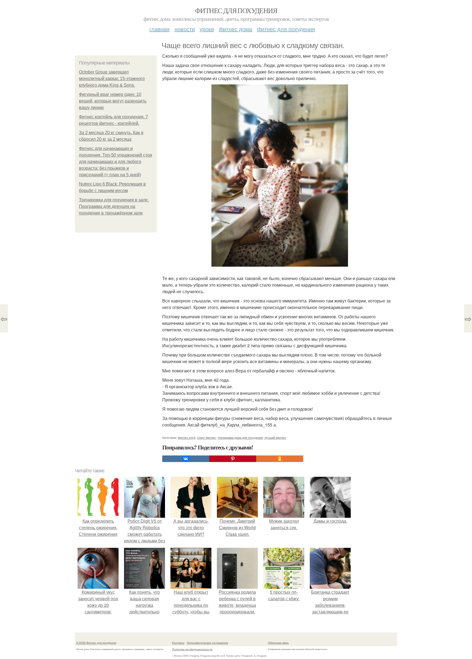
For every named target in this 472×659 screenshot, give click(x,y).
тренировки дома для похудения (240, 437)
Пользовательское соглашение (207, 643)
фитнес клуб (186, 437)
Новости (185, 29)
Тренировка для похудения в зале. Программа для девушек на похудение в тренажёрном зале (114, 206)
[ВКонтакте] (185, 458)
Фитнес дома (235, 29)
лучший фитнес (275, 437)
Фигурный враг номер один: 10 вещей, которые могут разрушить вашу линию (112, 101)
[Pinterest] (232, 458)
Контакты (178, 643)
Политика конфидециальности (192, 649)
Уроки (207, 29)
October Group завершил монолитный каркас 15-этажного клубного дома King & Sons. (112, 78)
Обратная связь (278, 643)
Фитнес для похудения (236, 10)
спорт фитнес (206, 437)
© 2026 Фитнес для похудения (96, 643)
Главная (159, 29)
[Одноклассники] (279, 458)
